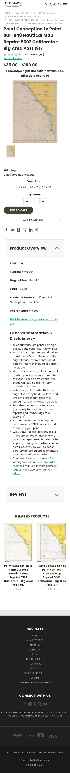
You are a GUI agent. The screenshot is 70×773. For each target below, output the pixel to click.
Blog (35, 654)
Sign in (28, 673)
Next (66, 541)
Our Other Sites (35, 659)
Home (35, 635)
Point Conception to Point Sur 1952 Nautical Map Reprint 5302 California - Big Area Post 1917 (18, 575)
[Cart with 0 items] (59, 4)
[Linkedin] (30, 230)
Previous (4, 541)
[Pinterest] (37, 230)
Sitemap (35, 677)
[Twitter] (24, 230)
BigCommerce (41, 760)
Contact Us (35, 649)
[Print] (18, 230)
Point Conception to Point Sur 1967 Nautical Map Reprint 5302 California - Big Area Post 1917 (51, 575)
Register (41, 673)
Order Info (35, 668)
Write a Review (13, 58)
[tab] (35, 248)
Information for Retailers (35, 682)
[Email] (12, 230)
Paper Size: (35, 181)
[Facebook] (6, 230)
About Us (35, 645)
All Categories (35, 640)
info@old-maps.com (49, 715)
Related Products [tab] (32, 516)
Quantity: (35, 194)
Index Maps (35, 663)
